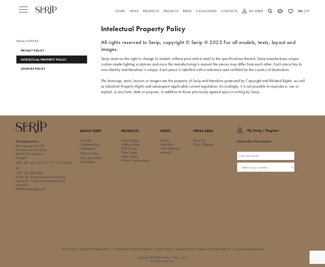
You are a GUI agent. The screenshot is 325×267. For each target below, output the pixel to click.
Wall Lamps (129, 148)
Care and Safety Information (91, 160)
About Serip (90, 131)
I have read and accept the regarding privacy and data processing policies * (265, 184)
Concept (85, 140)
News (134, 11)
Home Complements (135, 160)
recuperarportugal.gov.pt (248, 249)
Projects (171, 11)
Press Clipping (203, 144)
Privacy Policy (32, 50)
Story (120, 11)
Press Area (203, 131)
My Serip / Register (263, 131)
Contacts (229, 11)
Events (165, 140)
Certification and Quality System (133, 249)
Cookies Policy (33, 69)
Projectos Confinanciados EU (214, 249)
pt (308, 11)
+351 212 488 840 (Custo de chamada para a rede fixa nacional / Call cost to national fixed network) (40, 179)
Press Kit (199, 140)
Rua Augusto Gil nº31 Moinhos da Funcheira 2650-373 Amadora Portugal (31, 152)
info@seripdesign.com (31, 188)
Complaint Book (184, 249)
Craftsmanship (89, 144)
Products (151, 11)
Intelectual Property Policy (44, 59)
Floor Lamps (129, 152)
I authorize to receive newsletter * (263, 174)
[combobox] (265, 167)
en (301, 11)
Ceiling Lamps (130, 144)
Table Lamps (129, 156)
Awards (166, 152)
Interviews (167, 144)
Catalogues (206, 11)
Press (187, 11)
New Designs (130, 140)
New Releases (170, 148)
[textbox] (266, 167)
